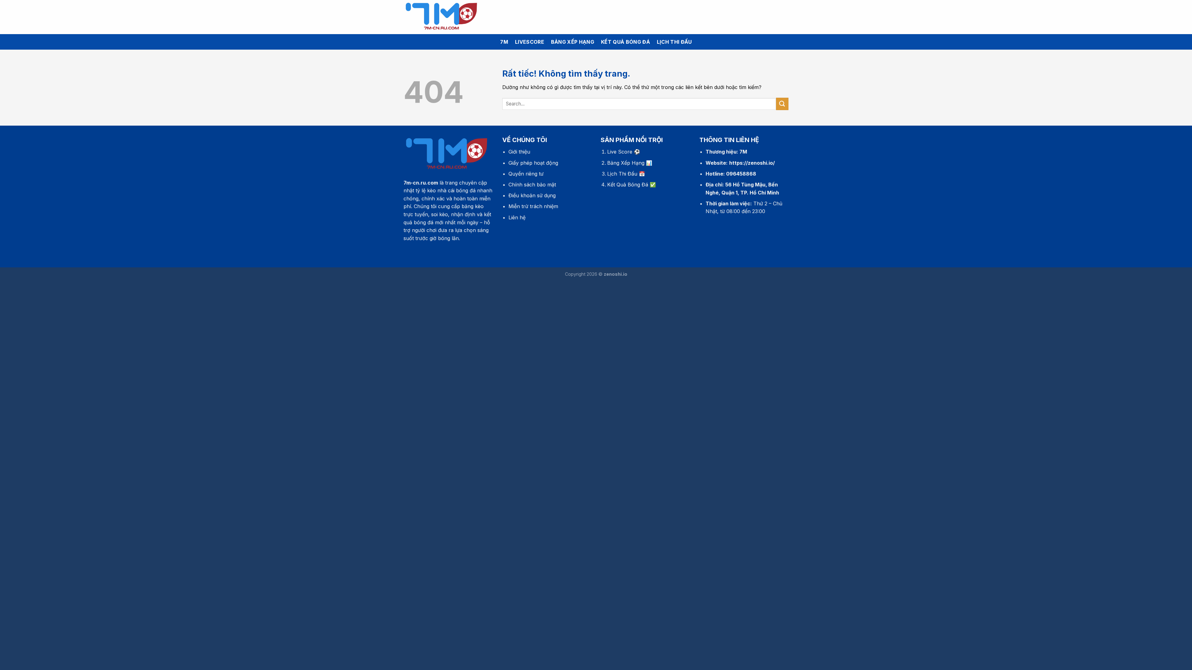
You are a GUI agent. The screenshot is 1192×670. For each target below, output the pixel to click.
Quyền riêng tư (526, 174)
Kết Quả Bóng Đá (627, 184)
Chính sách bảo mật (532, 184)
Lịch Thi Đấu (622, 174)
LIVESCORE (529, 42)
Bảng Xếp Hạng (625, 163)
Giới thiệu (519, 152)
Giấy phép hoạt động (533, 163)
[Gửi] (782, 104)
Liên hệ (517, 217)
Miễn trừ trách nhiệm (533, 206)
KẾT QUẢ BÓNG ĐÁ (625, 42)
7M (504, 42)
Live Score (619, 152)
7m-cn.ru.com (421, 183)
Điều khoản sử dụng (532, 195)
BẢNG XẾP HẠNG (572, 42)
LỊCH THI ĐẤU (674, 42)
